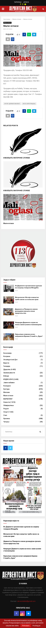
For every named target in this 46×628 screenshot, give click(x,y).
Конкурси (7, 386)
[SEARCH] (40, 431)
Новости (6, 402)
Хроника (6, 418)
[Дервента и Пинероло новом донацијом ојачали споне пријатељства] (8, 311)
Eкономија (7, 353)
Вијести (6, 363)
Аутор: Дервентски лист (12, 103)
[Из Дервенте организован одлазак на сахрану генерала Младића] (8, 288)
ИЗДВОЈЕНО (8, 379)
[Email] (28, 613)
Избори (6, 376)
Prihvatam (25, 626)
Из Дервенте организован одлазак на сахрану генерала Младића (28, 287)
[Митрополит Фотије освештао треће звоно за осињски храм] (8, 299)
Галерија (6, 366)
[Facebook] (16, 613)
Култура (6, 389)
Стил (5, 415)
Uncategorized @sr (10, 359)
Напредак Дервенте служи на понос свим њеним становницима (28, 323)
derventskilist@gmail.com (26, 601)
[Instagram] (22, 613)
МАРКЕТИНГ (8, 399)
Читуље (6, 422)
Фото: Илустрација (29, 103)
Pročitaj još (36, 625)
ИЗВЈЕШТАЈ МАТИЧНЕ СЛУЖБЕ (16, 158)
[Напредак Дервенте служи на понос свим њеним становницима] (8, 325)
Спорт (5, 412)
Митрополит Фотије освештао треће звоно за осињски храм (27, 298)
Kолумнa (6, 356)
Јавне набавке (9, 382)
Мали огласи (7, 22)
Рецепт (6, 409)
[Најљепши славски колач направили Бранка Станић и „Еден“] (8, 336)
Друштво (6, 369)
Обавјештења (8, 405)
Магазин (6, 392)
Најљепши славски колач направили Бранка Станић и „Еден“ (29, 335)
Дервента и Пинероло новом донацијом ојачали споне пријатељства (26, 311)
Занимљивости (9, 373)
